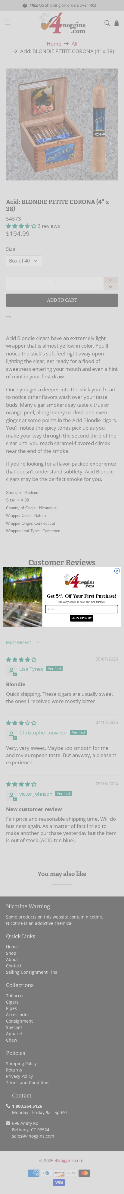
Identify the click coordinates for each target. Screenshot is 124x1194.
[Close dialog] (117, 571)
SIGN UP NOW (82, 618)
